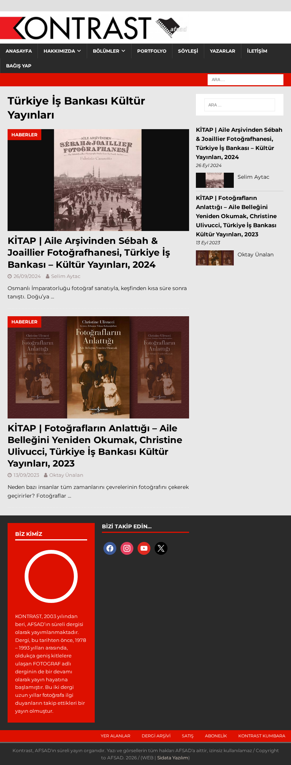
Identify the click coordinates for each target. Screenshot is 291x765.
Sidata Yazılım (172, 757)
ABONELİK (216, 735)
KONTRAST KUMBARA (261, 735)
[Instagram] (126, 548)
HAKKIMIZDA (59, 51)
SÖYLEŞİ (188, 51)
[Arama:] (245, 79)
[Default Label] (144, 548)
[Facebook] (109, 548)
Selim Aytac (65, 276)
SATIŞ (188, 735)
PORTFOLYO (151, 51)
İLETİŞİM (257, 51)
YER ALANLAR (115, 735)
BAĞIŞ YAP (18, 66)
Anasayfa (19, 51)
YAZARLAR (222, 51)
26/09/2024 (27, 276)
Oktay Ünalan (66, 475)
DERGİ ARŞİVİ (156, 735)
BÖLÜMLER (106, 51)
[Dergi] (94, 36)
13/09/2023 (26, 475)
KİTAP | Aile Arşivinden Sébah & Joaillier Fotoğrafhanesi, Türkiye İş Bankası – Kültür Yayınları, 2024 (89, 252)
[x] (161, 548)
